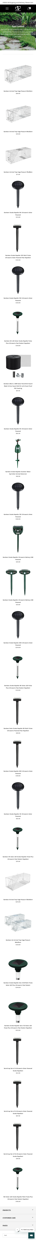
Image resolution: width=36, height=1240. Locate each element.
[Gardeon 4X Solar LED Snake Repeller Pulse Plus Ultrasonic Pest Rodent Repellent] (18, 839)
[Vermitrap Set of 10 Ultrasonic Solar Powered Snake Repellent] (18, 1136)
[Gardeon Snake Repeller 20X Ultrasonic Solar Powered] (18, 625)
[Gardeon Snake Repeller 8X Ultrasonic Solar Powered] (18, 194)
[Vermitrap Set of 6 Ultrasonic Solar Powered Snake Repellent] (18, 1093)
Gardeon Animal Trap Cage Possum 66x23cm (18, 131)
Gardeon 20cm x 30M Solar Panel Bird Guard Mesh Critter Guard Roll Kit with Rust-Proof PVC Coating (18, 386)
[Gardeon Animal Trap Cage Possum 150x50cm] (18, 881)
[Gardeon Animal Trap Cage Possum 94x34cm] (18, 73)
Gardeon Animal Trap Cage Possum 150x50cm (18, 899)
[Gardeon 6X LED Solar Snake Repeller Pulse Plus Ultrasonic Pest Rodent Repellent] (18, 323)
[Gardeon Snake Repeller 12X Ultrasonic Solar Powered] (18, 496)
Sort (5, 1235)
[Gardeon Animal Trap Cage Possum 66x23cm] (18, 113)
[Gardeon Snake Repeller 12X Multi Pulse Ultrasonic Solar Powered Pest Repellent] (18, 237)
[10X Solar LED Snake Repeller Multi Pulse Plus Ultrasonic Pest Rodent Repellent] (18, 1179)
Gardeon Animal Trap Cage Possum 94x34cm (18, 91)
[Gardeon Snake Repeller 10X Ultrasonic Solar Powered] (18, 280)
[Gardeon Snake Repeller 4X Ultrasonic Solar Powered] (18, 796)
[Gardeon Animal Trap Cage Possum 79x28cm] (18, 154)
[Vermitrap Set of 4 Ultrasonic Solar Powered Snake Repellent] (18, 1050)
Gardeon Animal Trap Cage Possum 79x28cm (18, 172)
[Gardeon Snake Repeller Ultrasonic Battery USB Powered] (18, 539)
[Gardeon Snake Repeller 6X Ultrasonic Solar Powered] (18, 411)
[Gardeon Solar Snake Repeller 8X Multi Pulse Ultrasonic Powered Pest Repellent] (18, 710)
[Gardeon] (18, 8)
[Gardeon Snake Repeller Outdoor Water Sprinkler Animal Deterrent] (18, 454)
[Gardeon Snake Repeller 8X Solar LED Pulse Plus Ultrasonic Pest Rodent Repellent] (18, 667)
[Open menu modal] (7, 8)
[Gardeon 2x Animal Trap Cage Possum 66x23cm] (18, 922)
